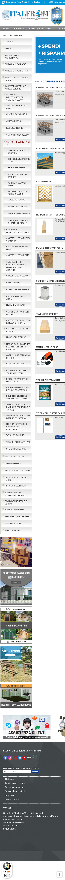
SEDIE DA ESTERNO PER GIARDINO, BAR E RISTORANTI (16, 427)
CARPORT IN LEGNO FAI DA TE (18, 143)
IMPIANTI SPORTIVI (13, 463)
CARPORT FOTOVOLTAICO (17, 135)
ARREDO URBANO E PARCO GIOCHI (17, 79)
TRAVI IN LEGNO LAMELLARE (18, 442)
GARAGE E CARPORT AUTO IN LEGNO (18, 313)
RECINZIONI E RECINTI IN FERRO (16, 478)
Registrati (9, 795)
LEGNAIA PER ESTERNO (16, 337)
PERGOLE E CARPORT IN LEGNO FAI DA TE (17, 380)
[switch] (7, 875)
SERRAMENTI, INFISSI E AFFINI (17, 516)
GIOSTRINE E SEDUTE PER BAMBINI (17, 330)
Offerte (9, 41)
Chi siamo (19, 28)
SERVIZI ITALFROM (13, 523)
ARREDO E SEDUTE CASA (15, 64)
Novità (8, 48)
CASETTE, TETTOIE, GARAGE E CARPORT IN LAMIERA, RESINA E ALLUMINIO (16, 266)
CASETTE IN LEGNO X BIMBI (17, 255)
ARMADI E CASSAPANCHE (16, 114)
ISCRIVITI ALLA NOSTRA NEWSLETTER (22, 768)
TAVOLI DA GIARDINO (15, 435)
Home (6, 28)
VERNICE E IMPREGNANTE (19, 213)
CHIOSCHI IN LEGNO (14, 282)
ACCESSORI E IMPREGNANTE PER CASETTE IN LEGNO (14, 97)
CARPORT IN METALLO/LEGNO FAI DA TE (18, 231)
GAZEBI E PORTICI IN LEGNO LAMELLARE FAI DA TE (18, 321)
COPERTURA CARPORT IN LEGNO (19, 160)
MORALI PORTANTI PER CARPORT (18, 175)
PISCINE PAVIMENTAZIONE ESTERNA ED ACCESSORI (17, 388)
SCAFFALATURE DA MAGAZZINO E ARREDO (15, 494)
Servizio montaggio (14, 787)
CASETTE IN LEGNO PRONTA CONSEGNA (18, 239)
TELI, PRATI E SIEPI (13, 530)
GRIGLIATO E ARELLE (16, 167)
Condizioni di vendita (15, 783)
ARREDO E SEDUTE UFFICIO (17, 70)
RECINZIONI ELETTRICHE (16, 485)
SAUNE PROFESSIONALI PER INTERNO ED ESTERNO (18, 417)
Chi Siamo (9, 779)
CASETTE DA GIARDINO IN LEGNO (17, 248)
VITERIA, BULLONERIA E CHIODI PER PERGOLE (18, 221)
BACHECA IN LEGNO (14, 128)
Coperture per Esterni (17, 289)
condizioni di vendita (40, 28)
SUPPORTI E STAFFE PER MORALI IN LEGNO (18, 192)
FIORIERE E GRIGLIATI (15, 305)
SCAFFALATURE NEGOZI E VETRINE (16, 502)
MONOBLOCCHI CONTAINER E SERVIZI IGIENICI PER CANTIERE (18, 347)
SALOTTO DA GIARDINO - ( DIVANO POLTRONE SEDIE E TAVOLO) (18, 407)
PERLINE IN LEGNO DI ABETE (17, 184)
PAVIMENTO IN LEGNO (15, 363)
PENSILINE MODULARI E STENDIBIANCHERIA (16, 372)
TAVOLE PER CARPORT (17, 199)
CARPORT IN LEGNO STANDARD (16, 152)
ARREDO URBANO (14, 121)
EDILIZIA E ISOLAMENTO (15, 456)
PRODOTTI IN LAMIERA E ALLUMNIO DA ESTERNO (16, 397)
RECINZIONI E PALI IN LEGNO (17, 470)
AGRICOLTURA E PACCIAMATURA (12, 56)
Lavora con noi (12, 799)
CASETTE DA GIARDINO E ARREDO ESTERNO (15, 87)
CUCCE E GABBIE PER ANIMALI (15, 297)
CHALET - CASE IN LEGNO (17, 275)
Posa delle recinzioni (15, 791)
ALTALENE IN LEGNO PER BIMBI (16, 107)
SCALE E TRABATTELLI (14, 509)
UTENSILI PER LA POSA (17, 206)
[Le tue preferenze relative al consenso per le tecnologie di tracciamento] (59, 874)
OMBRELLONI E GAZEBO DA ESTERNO (18, 356)
